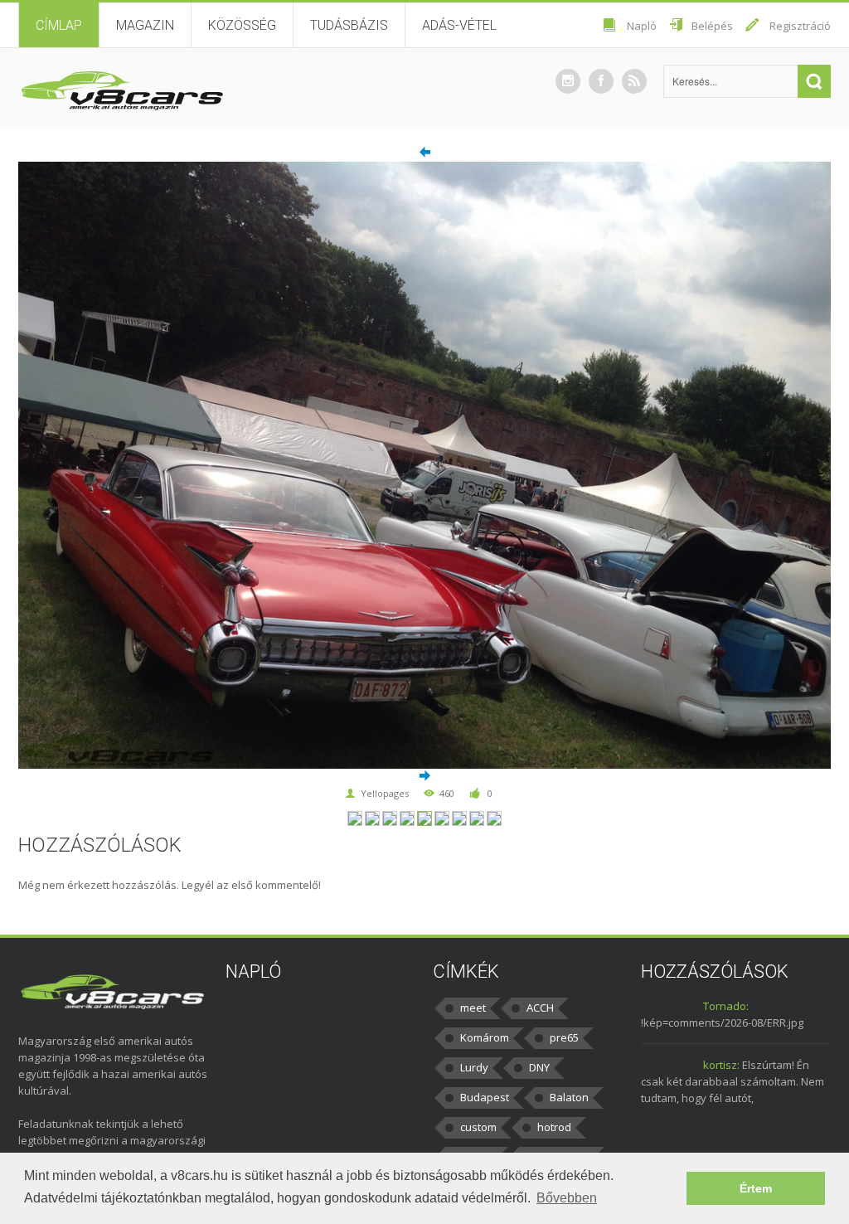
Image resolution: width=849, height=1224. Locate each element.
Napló (642, 25)
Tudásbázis (349, 25)
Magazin (145, 25)
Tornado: (726, 1005)
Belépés (712, 25)
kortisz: (721, 1064)
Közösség (242, 25)
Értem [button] (756, 1188)
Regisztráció (800, 25)
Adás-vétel (459, 25)
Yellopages (385, 793)
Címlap (59, 25)
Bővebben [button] (566, 1198)
